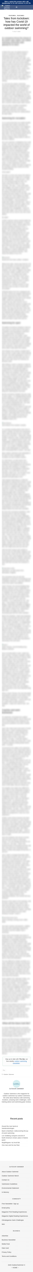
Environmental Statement (10, 1188)
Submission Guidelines (9, 1184)
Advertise (5, 1236)
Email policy (6, 1208)
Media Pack (6, 1244)
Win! (3, 1224)
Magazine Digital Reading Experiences (15, 1216)
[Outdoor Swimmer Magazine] (7, 7)
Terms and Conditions (9, 1256)
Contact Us (5, 1180)
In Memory (5, 1192)
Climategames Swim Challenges (13, 1220)
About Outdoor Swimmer (10, 1172)
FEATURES (20, 15)
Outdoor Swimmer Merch (10, 1176)
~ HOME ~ (15, 1267)
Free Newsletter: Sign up (10, 1204)
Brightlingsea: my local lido (11, 1142)
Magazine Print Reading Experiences (14, 1212)
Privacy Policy (6, 1252)
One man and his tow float (10, 1145)
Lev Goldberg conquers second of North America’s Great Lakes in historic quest (15, 1138)
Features (12, 15)
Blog (4, 1070)
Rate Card (5, 1248)
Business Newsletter (9, 1240)
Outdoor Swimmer (9, 1074)
